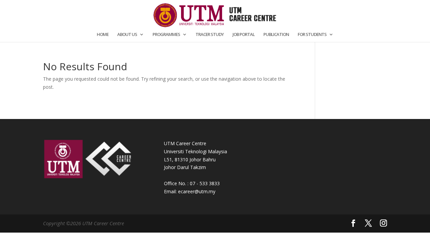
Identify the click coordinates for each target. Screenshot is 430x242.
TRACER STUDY (210, 34)
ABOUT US (127, 34)
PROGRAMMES (166, 34)
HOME (103, 34)
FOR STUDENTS (312, 34)
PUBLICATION (276, 34)
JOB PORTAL (243, 34)
